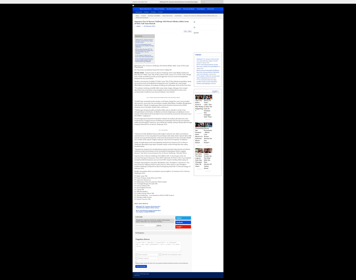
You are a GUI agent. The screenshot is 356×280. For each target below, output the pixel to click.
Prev (185, 31)
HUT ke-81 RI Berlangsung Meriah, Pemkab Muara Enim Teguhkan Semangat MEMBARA (144, 46)
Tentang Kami (138, 12)
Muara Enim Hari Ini (145, 9)
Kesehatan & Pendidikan (174, 9)
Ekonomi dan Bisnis (189, 9)
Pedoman (146, 12)
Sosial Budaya (201, 9)
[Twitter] (213, 275)
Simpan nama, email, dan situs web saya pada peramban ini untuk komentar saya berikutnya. (161, 263)
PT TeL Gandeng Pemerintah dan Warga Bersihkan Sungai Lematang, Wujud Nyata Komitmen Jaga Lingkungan (144, 60)
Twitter (179, 218)
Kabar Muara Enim (145, 274)
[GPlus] (218, 275)
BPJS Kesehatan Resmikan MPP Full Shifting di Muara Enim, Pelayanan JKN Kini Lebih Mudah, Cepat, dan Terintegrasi (144, 51)
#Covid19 (160, 12)
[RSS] (220, 275)
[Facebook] (215, 275)
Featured (143, 15)
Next (190, 31)
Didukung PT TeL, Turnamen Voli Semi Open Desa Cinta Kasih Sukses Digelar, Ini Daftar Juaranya (144, 41)
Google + (179, 227)
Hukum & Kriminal (159, 9)
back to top (137, 275)
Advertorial (210, 9)
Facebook (179, 222)
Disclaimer (153, 12)
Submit (159, 225)
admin (138, 26)
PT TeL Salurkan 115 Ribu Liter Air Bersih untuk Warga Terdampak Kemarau (144, 56)
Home (137, 15)
